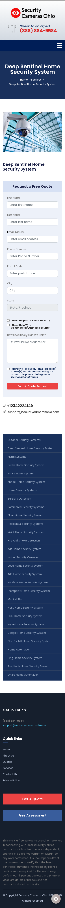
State (10, 300)
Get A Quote (32, 799)
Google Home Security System (27, 632)
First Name (14, 198)
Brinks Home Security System (26, 465)
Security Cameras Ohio (33, 895)
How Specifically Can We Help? (26, 335)
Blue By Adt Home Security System (29, 641)
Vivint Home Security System (26, 532)
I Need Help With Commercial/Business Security (30, 326)
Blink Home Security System (25, 616)
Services (36, 79)
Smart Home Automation (23, 674)
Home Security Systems (23, 490)
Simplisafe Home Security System (28, 666)
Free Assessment (33, 815)
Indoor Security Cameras (23, 557)
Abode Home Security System (26, 482)
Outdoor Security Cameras (24, 440)
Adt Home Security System (24, 549)
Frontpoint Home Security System (29, 591)
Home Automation (19, 649)
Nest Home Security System (25, 607)
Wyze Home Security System (26, 624)
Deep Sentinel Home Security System (31, 448)
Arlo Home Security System (25, 574)
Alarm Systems (17, 456)
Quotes (7, 762)
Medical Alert (16, 599)
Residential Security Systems (26, 523)
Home (24, 79)
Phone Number (16, 249)
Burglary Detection (19, 498)
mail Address (16, 232)
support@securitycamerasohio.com (33, 412)
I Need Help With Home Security (30, 320)
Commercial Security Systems (26, 507)
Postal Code (14, 266)
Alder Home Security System (25, 515)
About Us (8, 755)
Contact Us (10, 774)
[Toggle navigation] (59, 45)
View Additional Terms (24, 377)
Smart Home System (21, 473)
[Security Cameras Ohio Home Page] (32, 12)
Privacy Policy (11, 780)
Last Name (14, 215)
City (9, 283)
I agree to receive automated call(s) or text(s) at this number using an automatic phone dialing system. (34, 372)
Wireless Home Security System (28, 582)
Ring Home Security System (25, 658)
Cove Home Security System (25, 565)
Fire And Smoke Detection (24, 540)
